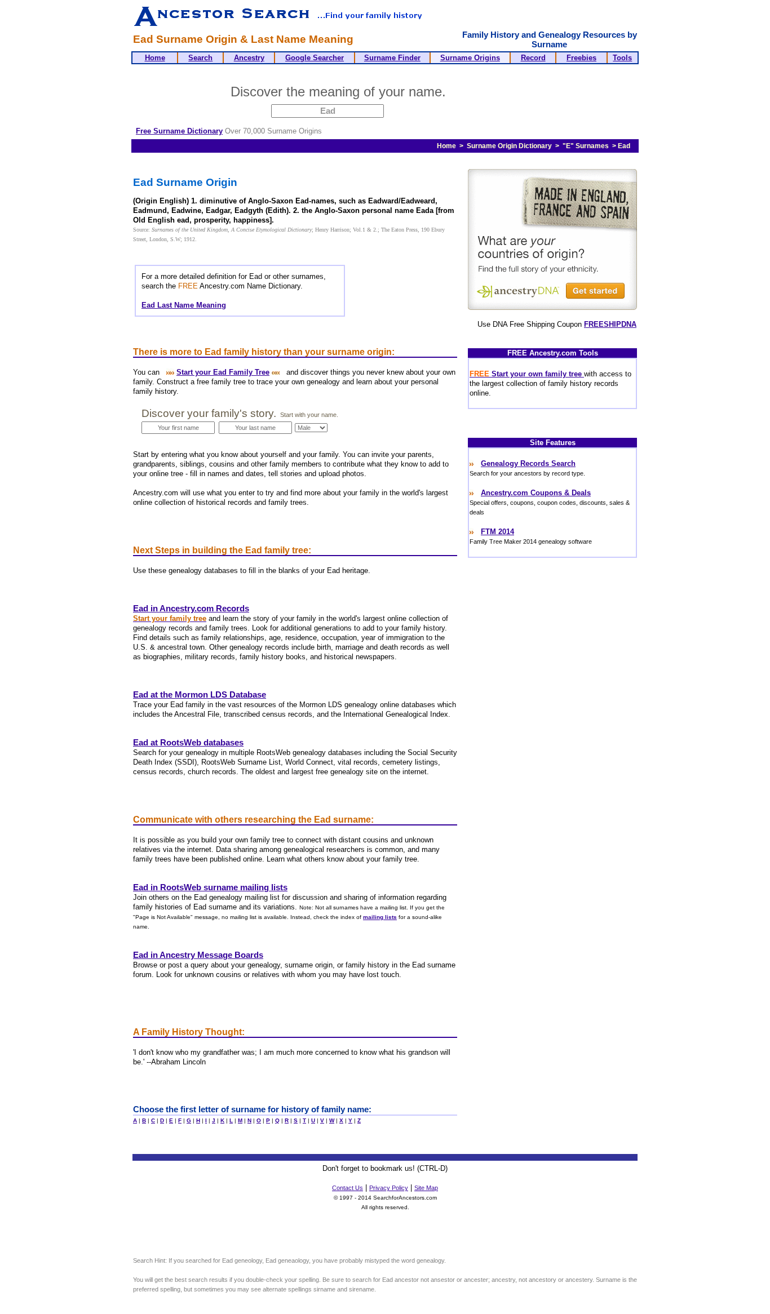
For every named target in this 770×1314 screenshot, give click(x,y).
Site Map (426, 1187)
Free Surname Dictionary (179, 131)
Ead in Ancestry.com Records (191, 608)
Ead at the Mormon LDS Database (199, 694)
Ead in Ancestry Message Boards (198, 955)
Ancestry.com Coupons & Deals (536, 493)
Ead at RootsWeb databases (188, 742)
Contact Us (347, 1187)
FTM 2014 (497, 531)
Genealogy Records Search (528, 463)
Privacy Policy (388, 1187)
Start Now (494, 93)
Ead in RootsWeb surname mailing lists (210, 887)
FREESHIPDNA (610, 324)
